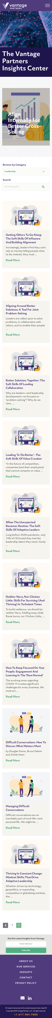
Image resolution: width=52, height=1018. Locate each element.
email (23, 998)
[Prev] (5, 925)
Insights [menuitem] (26, 972)
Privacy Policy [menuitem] (26, 983)
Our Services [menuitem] (26, 967)
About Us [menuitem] (26, 961)
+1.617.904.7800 (26, 1015)
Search (7, 180)
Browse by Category (14, 165)
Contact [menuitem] (26, 978)
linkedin (29, 998)
